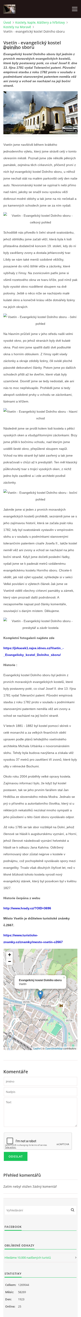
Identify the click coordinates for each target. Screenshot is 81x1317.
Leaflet (37, 1048)
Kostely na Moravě (17, 27)
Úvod (7, 22)
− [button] (9, 961)
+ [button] (9, 955)
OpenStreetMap (54, 1048)
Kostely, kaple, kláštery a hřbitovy (40, 22)
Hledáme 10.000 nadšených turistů (27, 1258)
